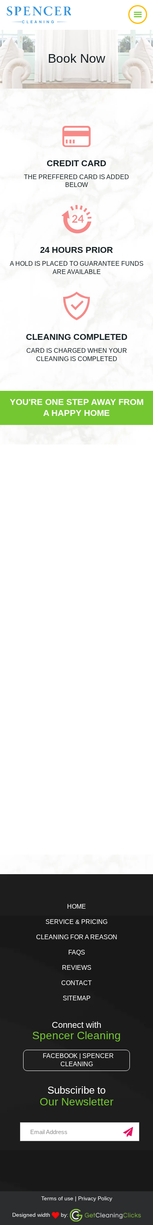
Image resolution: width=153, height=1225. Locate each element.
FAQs (76, 952)
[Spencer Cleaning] (28, 21)
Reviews (76, 967)
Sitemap (77, 998)
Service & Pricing (76, 921)
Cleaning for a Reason (76, 937)
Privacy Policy (95, 1198)
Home (76, 906)
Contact (76, 983)
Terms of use (57, 1198)
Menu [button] (76, 15)
